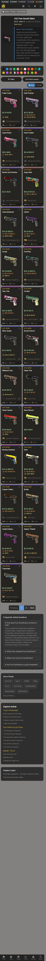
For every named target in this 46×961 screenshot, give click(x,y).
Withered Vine (7, 370)
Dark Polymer (29, 93)
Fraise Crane (6, 93)
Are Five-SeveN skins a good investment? (22, 665)
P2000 (26, 681)
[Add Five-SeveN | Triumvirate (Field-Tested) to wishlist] (19, 566)
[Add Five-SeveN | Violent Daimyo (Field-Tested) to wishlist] (19, 526)
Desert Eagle (9, 691)
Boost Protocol (29, 331)
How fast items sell (9, 754)
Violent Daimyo (7, 529)
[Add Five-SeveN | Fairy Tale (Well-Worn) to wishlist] (19, 288)
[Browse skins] (23, 6)
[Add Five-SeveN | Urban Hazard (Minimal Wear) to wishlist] (19, 407)
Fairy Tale (5, 291)
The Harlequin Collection (12, 731)
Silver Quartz (7, 331)
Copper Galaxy (7, 489)
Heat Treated (29, 133)
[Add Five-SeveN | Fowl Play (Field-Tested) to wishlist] (41, 249)
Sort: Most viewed (32, 79)
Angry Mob (28, 172)
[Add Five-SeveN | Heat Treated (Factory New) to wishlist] (41, 130)
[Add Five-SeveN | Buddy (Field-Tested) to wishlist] (41, 487)
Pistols (13, 11)
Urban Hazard (7, 410)
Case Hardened (8, 212)
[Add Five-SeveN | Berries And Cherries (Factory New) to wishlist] (19, 170)
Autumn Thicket (29, 529)
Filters (12, 79)
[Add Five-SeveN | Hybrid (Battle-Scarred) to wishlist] (41, 209)
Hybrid (26, 212)
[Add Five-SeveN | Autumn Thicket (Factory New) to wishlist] (41, 526)
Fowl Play (27, 252)
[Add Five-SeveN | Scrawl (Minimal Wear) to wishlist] (19, 249)
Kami (25, 450)
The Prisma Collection (11, 747)
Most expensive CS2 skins (12, 714)
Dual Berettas (30, 686)
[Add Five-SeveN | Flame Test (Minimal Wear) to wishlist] (41, 368)
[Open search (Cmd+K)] (29, 6)
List (40, 85)
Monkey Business (8, 450)
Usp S (18, 681)
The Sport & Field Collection (13, 740)
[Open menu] (40, 6)
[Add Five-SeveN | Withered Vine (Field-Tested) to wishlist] (19, 368)
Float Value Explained (10, 774)
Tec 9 (7, 686)
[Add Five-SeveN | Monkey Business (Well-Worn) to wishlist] (19, 447)
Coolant (27, 291)
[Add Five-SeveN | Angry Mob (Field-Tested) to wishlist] (41, 170)
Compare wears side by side (13, 720)
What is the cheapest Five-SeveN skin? (21, 651)
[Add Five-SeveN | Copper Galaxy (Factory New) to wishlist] (19, 487)
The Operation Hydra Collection (14, 737)
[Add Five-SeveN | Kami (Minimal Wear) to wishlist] (41, 447)
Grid (32, 85)
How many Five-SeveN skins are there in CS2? (21, 624)
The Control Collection (11, 744)
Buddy (26, 489)
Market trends (8, 757)
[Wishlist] (34, 6)
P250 (35, 681)
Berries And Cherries (9, 172)
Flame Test (28, 370)
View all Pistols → (9, 696)
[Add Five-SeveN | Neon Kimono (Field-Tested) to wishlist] (41, 407)
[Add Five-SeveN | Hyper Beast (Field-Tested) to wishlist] (19, 130)
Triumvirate (6, 569)
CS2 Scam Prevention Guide (13, 777)
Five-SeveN (6, 90)
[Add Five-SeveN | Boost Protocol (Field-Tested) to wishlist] (41, 328)
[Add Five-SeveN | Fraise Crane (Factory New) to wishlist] (19, 90)
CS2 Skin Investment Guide (29, 774)
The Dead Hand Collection (12, 734)
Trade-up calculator (10, 723)
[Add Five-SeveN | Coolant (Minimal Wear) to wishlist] (41, 288)
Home (7, 11)
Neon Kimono (29, 410)
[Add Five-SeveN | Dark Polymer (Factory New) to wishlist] (41, 90)
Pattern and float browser (12, 717)
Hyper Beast (6, 133)
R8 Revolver (23, 691)
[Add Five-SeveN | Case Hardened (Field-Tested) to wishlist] (19, 209)
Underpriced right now (11, 760)
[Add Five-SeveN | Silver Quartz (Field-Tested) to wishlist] (19, 328)
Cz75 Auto (17, 686)
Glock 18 (8, 681)
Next (32, 608)
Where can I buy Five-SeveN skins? (20, 658)
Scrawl (4, 252)
